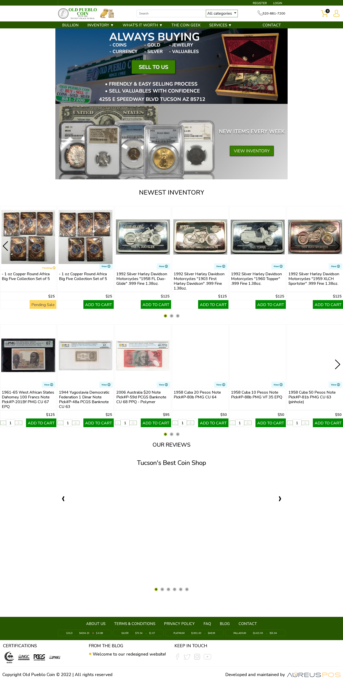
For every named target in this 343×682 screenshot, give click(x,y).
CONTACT (272, 25)
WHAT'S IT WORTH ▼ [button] (143, 25)
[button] (165, 316)
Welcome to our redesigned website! (129, 654)
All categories (220, 13)
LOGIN (277, 3)
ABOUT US (95, 623)
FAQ (207, 623)
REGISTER (260, 3)
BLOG (225, 623)
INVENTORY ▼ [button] (100, 25)
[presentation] (6, 243)
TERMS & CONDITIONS (134, 623)
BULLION (70, 25)
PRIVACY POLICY (179, 623)
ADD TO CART (98, 304)
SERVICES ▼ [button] (220, 25)
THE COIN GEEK (186, 25)
